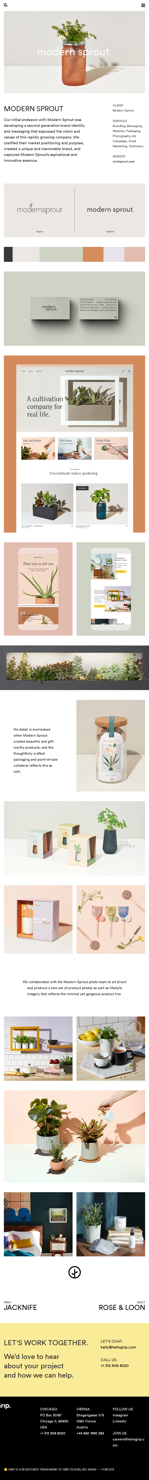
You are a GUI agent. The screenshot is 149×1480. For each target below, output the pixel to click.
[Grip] (6, 5)
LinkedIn (119, 1421)
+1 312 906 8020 (115, 1366)
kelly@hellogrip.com (118, 1347)
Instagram (120, 1415)
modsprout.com (124, 161)
